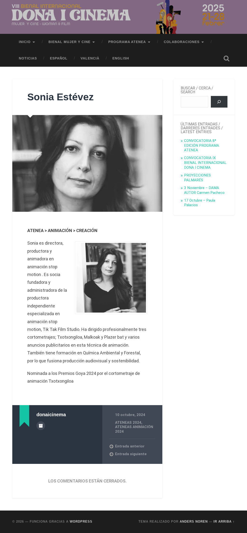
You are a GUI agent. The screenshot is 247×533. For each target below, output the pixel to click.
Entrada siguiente (131, 454)
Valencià (90, 58)
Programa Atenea (127, 42)
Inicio (25, 42)
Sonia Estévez (60, 96)
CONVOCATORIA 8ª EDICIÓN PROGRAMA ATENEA (201, 146)
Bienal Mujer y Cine (69, 42)
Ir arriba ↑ (224, 521)
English (120, 58)
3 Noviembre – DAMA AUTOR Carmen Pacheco (204, 190)
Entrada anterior (129, 446)
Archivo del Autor (40, 425)
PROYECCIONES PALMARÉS (197, 177)
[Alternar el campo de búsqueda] (226, 58)
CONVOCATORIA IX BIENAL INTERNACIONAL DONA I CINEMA (205, 163)
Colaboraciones (181, 42)
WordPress (81, 521)
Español (59, 58)
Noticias (28, 58)
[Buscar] (219, 102)
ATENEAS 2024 (128, 422)
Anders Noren (194, 521)
